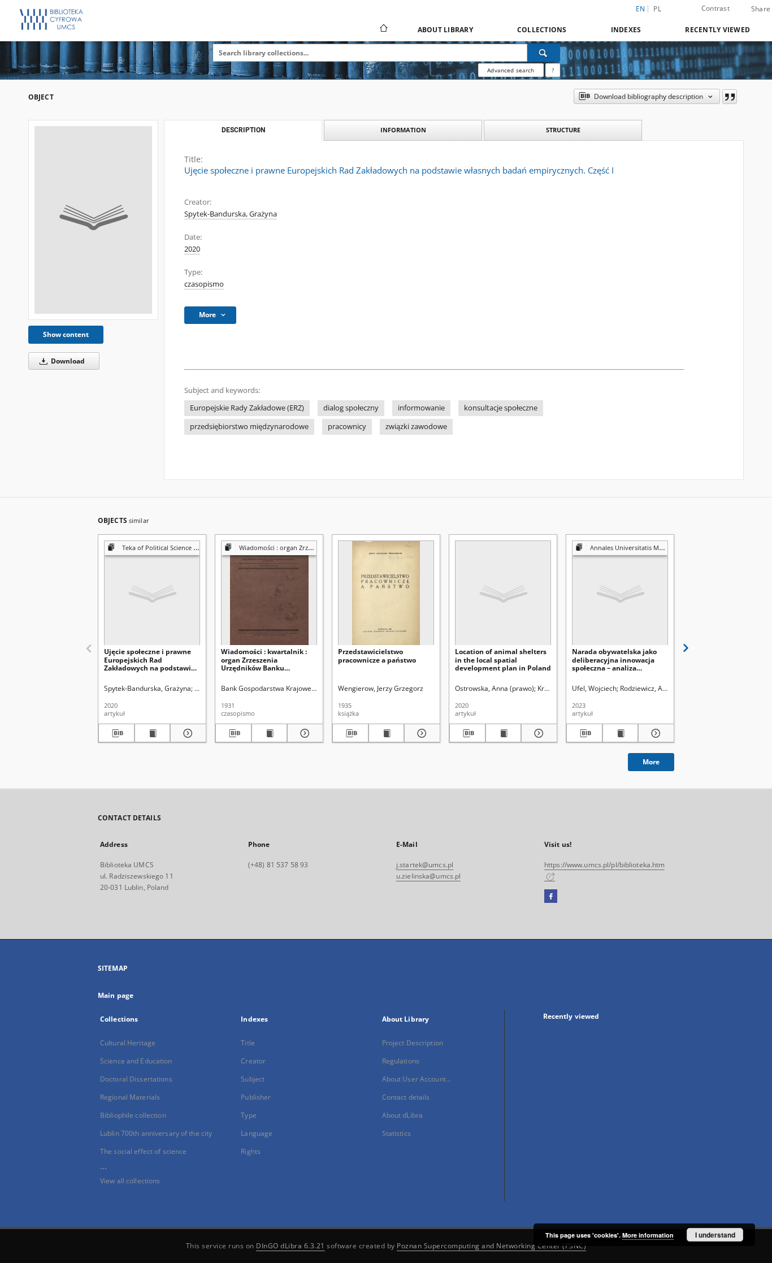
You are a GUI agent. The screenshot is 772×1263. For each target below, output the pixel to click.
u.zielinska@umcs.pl (428, 876)
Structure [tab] (563, 130)
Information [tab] (403, 130)
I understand (715, 1235)
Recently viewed (717, 29)
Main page (115, 995)
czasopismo (204, 284)
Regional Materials (130, 1097)
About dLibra (402, 1115)
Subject (252, 1079)
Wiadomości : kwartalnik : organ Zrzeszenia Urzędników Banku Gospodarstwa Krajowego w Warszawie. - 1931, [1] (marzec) (267, 659)
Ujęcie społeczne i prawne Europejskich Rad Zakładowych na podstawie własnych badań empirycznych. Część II (149, 659)
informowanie (421, 408)
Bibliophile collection (133, 1115)
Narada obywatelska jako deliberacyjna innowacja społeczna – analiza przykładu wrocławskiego (614, 659)
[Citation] (729, 96)
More (651, 762)
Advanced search (510, 70)
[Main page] (383, 29)
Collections (542, 29)
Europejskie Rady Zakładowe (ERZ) (247, 408)
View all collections (130, 1181)
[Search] (543, 53)
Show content (66, 334)
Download (67, 361)
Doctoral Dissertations (136, 1079)
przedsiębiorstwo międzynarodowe (249, 426)
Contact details (406, 1097)
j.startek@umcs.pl (424, 865)
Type (248, 1115)
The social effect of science (143, 1151)
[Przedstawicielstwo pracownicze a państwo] (386, 593)
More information (648, 1235)
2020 (192, 249)
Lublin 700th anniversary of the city (156, 1133)
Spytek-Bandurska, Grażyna (230, 214)
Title (248, 1043)
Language (256, 1133)
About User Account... (417, 1079)
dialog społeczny (351, 408)
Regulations (400, 1061)
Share (760, 9)
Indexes (626, 29)
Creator (253, 1061)
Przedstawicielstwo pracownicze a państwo (377, 655)
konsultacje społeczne (500, 408)
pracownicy (347, 426)
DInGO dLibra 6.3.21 (290, 1246)
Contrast (715, 8)
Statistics (396, 1133)
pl (657, 8)
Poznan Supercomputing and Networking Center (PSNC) (491, 1246)
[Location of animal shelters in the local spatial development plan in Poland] (503, 593)
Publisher (256, 1097)
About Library (445, 29)
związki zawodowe (416, 426)
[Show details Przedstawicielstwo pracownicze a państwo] (420, 733)
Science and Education (136, 1061)
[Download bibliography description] (116, 733)
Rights (251, 1151)
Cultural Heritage (127, 1043)
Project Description (412, 1043)
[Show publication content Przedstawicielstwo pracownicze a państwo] (386, 733)
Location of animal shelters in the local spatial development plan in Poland (503, 659)
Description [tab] (243, 130)
